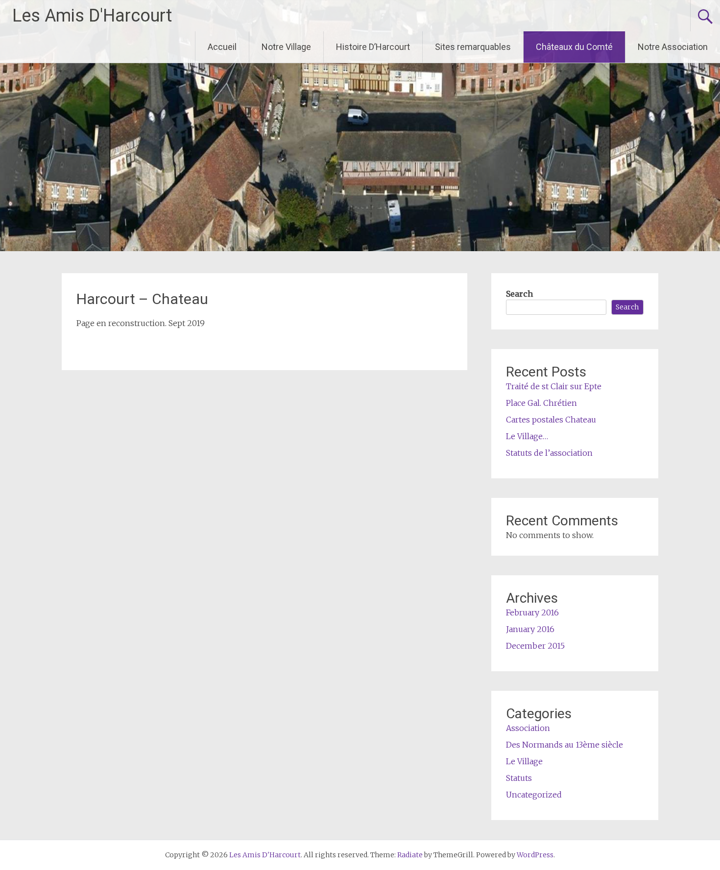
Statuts (519, 778)
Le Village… (527, 436)
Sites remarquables (473, 47)
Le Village (524, 761)
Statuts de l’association (549, 453)
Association (528, 728)
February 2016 (532, 612)
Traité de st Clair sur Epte (553, 386)
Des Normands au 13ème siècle (564, 745)
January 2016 (530, 629)
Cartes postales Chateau (551, 419)
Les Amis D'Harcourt (92, 15)
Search (519, 294)
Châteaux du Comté (574, 47)
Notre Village (286, 47)
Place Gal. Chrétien (541, 403)
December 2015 (535, 646)
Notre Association (673, 47)
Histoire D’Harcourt (373, 47)
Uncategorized (534, 794)
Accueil (222, 47)
